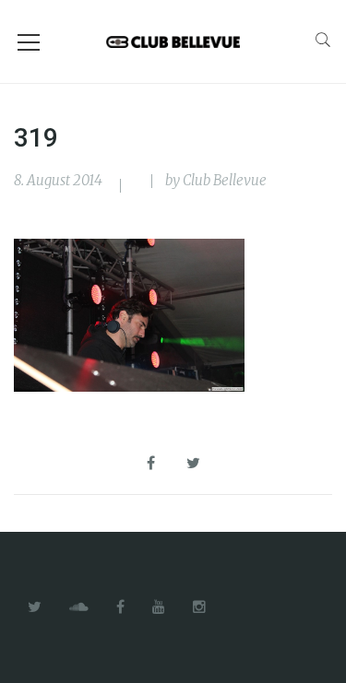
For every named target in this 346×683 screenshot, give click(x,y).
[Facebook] (120, 607)
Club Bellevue (225, 180)
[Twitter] (34, 607)
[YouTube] (158, 607)
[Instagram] (199, 607)
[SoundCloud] (78, 607)
